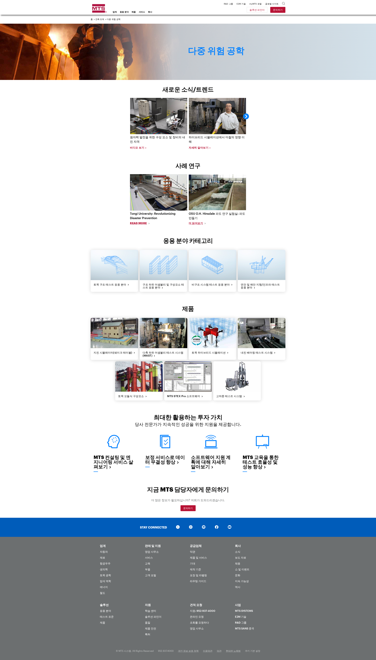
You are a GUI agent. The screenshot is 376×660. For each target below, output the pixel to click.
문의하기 (278, 9)
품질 (147, 622)
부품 (147, 569)
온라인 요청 (197, 616)
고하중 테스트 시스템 (230, 396)
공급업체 (196, 545)
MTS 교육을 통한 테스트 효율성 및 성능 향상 (261, 462)
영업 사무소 (152, 551)
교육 (147, 563)
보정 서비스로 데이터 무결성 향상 (165, 459)
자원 (148, 605)
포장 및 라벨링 (198, 575)
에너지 (104, 587)
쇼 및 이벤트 (242, 569)
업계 (115, 12)
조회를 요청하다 (199, 622)
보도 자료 (240, 557)
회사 (150, 12)
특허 (147, 634)
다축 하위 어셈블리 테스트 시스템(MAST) (163, 354)
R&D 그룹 (240, 622)
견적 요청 (196, 605)
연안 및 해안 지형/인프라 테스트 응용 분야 (260, 286)
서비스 (142, 12)
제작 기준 (195, 569)
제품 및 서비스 (198, 557)
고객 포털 (150, 575)
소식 (237, 551)
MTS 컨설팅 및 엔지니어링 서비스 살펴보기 (113, 462)
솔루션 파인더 (257, 9)
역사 (237, 587)
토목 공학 (105, 575)
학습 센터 (150, 610)
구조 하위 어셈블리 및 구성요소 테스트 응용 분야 (163, 286)
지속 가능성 (242, 581)
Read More (138, 223)
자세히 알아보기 (198, 147)
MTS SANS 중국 (244, 628)
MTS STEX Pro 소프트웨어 (184, 396)
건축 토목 (99, 19)
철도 (102, 592)
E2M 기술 (240, 616)
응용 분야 (124, 12)
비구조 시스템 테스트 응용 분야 (211, 284)
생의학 (104, 569)
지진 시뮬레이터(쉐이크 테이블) (114, 352)
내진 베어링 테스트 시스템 (257, 352)
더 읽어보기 (196, 223)
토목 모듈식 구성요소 (131, 396)
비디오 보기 (137, 147)
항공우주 (105, 563)
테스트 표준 (107, 616)
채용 (237, 563)
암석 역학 (105, 581)
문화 (237, 575)
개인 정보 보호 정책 (188, 650)
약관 (192, 551)
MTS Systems (244, 610)
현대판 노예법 (233, 650)
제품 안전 (150, 628)
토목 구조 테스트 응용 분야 (111, 284)
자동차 (104, 551)
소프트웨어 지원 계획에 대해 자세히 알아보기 (211, 462)
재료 (102, 557)
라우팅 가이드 (198, 581)
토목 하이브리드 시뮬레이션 (209, 352)
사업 (238, 605)
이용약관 (207, 650)
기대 (192, 563)
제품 (134, 12)
